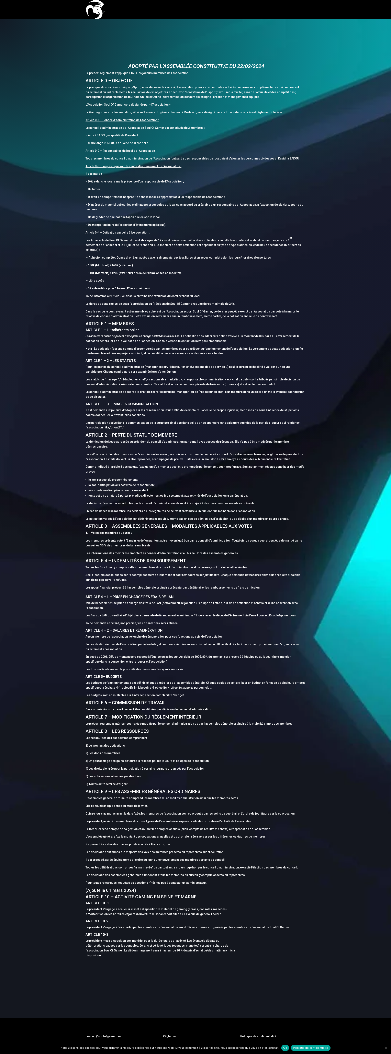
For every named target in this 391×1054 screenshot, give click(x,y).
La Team (256, 9)
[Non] (386, 1048)
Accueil (211, 9)
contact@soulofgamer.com (104, 1036)
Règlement (170, 1036)
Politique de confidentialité (258, 1036)
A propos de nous (233, 9)
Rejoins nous (292, 9)
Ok (285, 1047)
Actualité (273, 9)
